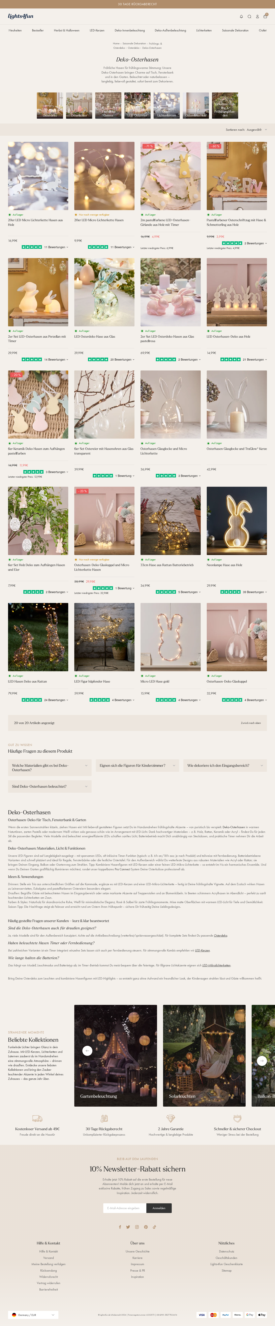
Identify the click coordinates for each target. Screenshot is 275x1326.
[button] (241, 17)
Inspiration (137, 1277)
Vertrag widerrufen (48, 1283)
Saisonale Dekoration (235, 30)
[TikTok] (154, 1227)
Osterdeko (133, 48)
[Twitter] (128, 1227)
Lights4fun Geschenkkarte (226, 1264)
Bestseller (38, 30)
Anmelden (159, 1208)
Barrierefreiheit (48, 1289)
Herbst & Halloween (67, 30)
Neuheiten (15, 30)
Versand (48, 1258)
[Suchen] (249, 17)
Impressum (137, 1264)
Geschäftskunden (226, 1258)
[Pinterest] (146, 1227)
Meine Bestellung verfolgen (48, 1264)
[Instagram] (137, 1227)
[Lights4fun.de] (20, 16)
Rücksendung (48, 1270)
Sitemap (227, 1270)
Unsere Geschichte (138, 1251)
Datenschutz (226, 1251)
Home (116, 43)
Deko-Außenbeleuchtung (170, 30)
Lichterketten (204, 30)
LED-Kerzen (97, 30)
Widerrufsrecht (48, 1277)
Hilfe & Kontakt (48, 1251)
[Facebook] (120, 1227)
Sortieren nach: (235, 130)
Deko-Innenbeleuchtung (130, 30)
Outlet (262, 30)
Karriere (137, 1258)
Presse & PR (137, 1270)
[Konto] (257, 17)
